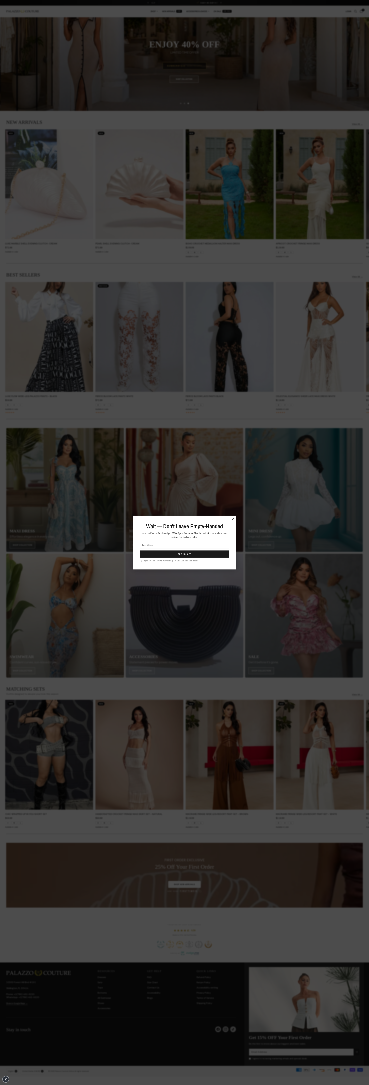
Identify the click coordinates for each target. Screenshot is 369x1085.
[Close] (233, 519)
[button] (5, 1079)
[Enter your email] (184, 554)
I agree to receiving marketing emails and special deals (170, 560)
